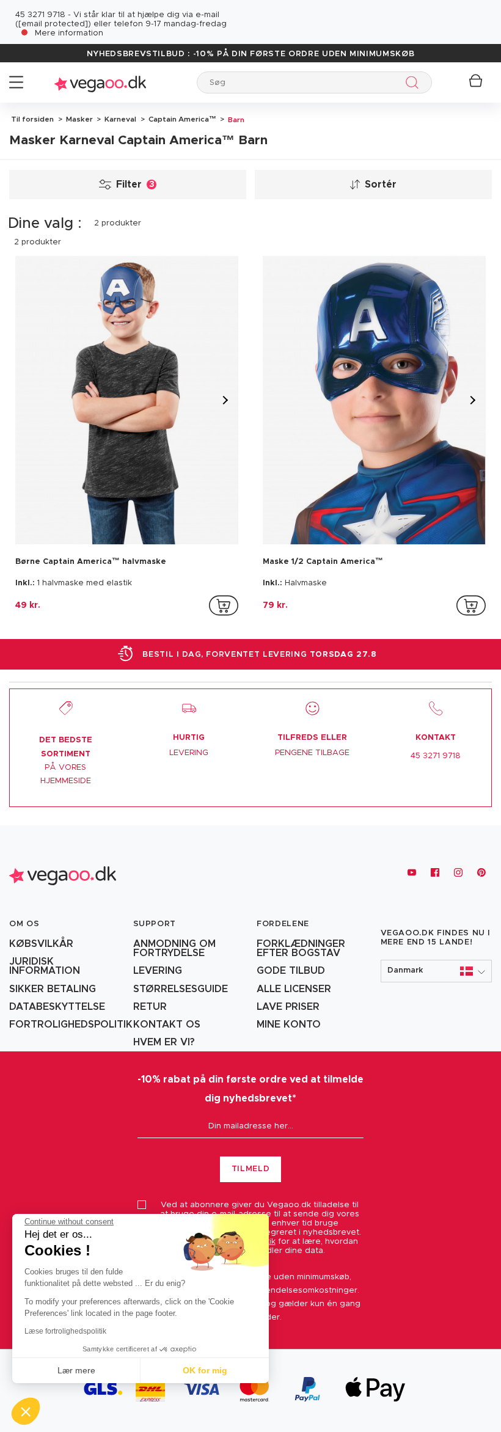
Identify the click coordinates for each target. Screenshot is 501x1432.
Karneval (119, 119)
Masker (78, 119)
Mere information (69, 33)
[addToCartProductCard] (223, 605)
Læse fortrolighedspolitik (65, 1331)
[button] (436, 971)
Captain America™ (181, 119)
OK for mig (205, 1370)
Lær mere (76, 1370)
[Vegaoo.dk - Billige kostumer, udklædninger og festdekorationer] (100, 82)
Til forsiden (32, 119)
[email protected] (53, 24)
